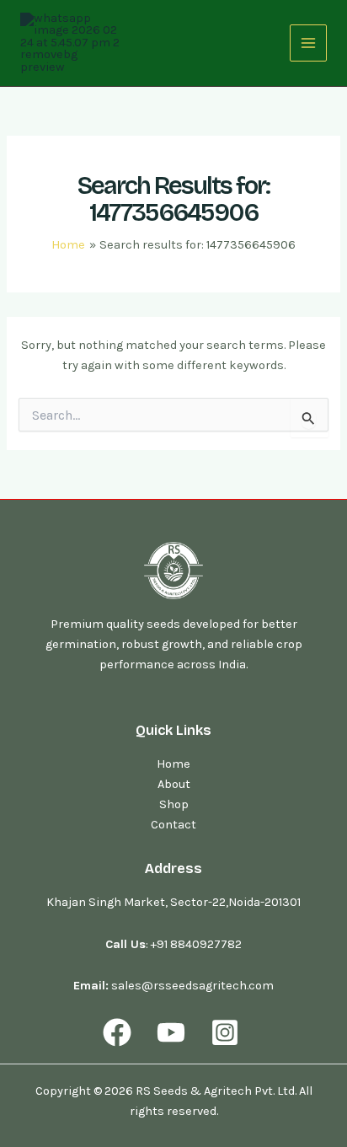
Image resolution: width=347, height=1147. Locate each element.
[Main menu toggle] (308, 43)
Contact (173, 824)
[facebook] (120, 1032)
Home (173, 764)
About (173, 784)
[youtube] (173, 1032)
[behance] (227, 1032)
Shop (174, 804)
